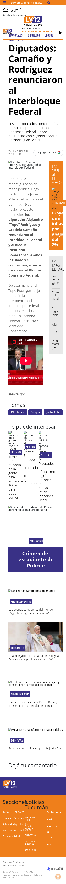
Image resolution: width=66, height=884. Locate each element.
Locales (7, 818)
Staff (49, 819)
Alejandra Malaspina (21, 601)
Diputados (17, 412)
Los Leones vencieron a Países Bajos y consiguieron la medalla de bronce (32, 703)
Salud (17, 836)
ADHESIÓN (30, 447)
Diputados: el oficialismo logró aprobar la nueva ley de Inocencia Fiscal (47, 481)
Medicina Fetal (30, 819)
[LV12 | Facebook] (52, 784)
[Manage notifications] (58, 876)
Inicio (6, 812)
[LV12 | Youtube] (58, 790)
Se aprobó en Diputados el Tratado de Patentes (31, 469)
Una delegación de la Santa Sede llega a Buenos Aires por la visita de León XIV (33, 657)
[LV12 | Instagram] (52, 790)
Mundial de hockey (20, 694)
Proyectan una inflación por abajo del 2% (34, 748)
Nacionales (9, 830)
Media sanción (47, 455)
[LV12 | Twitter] (58, 784)
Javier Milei (53, 412)
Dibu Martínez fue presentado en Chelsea (59, 349)
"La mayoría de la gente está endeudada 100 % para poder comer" (17, 479)
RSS (49, 844)
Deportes (19, 818)
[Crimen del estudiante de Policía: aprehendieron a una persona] (35, 526)
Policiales (19, 812)
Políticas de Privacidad (14, 865)
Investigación (36, 541)
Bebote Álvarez (29, 827)
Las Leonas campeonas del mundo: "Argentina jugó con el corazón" (31, 611)
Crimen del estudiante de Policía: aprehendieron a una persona (36, 565)
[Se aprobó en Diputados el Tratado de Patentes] (29, 451)
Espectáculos (21, 824)
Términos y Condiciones (13, 862)
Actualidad (9, 824)
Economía (8, 836)
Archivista (30, 835)
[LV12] (10, 787)
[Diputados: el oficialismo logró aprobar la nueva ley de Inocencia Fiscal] (44, 459)
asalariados (31, 849)
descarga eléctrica (30, 842)
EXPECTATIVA (17, 740)
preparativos (17, 648)
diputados (16, 452)
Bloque (35, 412)
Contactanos (54, 812)
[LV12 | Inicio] (62, 801)
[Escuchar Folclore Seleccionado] (60, 32)
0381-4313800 (9, 877)
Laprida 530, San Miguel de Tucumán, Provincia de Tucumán (21, 873)
